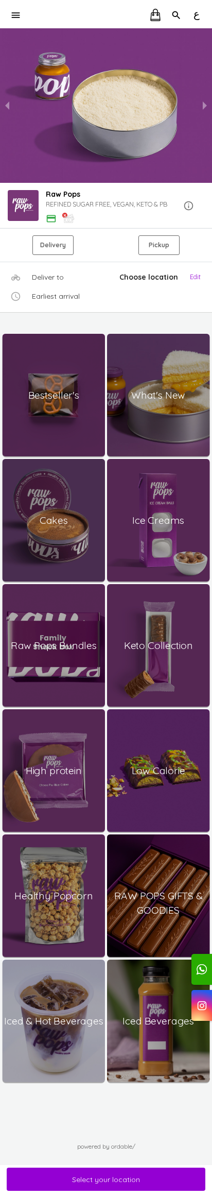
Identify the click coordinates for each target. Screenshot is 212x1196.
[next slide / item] (205, 105)
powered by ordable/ (106, 1146)
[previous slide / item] (7, 105)
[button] (106, 206)
